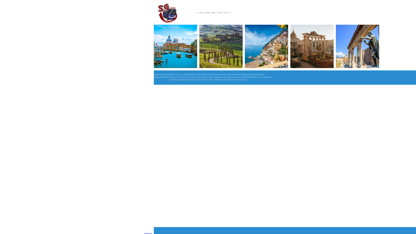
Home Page (204, 12)
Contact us (226, 12)
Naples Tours (215, 12)
